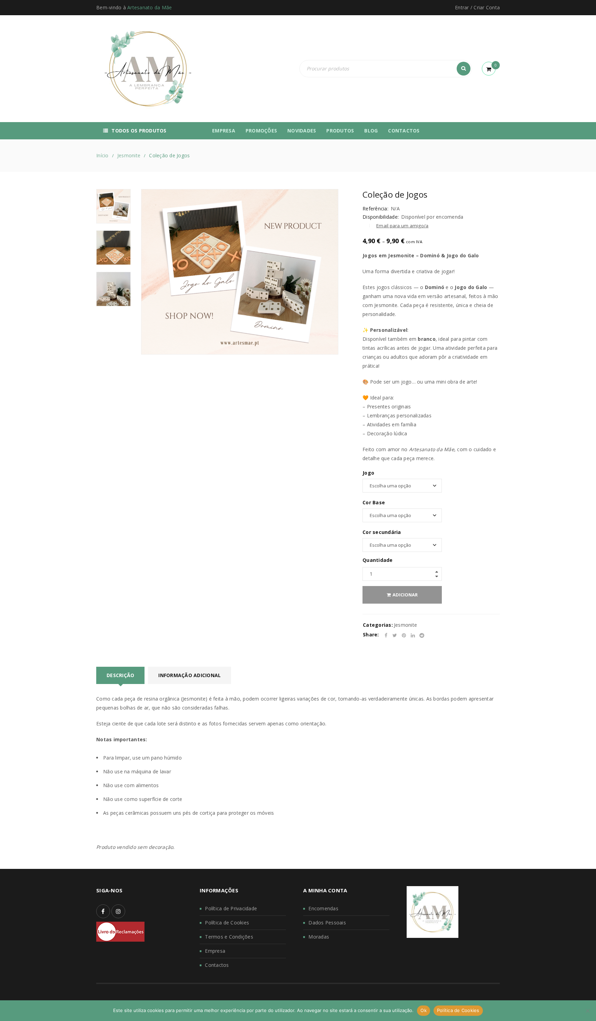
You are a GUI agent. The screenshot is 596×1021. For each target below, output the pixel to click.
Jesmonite (128, 155)
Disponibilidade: (380, 217)
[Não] (587, 1010)
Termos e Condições (229, 936)
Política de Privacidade (231, 908)
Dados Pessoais (327, 922)
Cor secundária (381, 532)
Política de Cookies (227, 922)
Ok (423, 1010)
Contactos (217, 965)
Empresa (215, 951)
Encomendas (323, 908)
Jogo (368, 473)
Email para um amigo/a (402, 225)
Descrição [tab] (120, 675)
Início (102, 155)
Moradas (318, 936)
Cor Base (373, 502)
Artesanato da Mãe (149, 7)
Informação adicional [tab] (189, 675)
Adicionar (405, 595)
